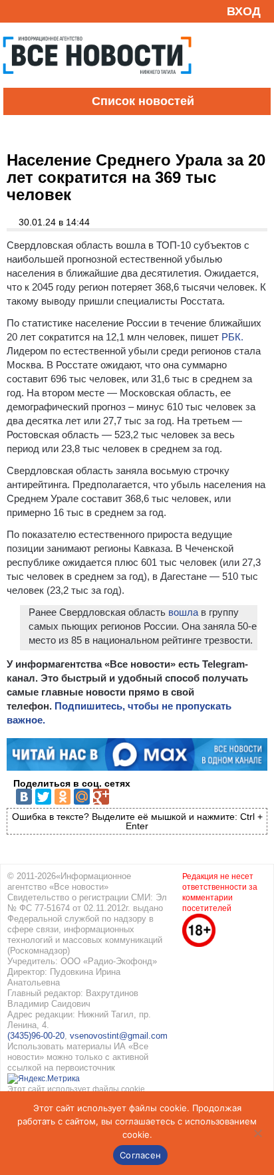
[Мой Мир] (82, 797)
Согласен (140, 1155)
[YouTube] (36, 11)
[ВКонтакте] (24, 797)
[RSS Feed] (15, 11)
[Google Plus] (101, 797)
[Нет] (257, 1133)
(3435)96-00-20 (36, 1036)
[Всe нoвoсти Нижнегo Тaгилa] (97, 84)
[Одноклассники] (62, 797)
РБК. (232, 336)
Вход (244, 11)
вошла (183, 612)
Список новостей (143, 101)
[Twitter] (43, 797)
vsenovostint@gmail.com (119, 1036)
